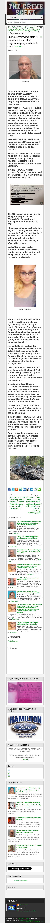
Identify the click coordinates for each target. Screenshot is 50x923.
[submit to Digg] (24, 489)
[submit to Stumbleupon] (20, 489)
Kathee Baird (19, 46)
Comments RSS (39, 921)
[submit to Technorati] (39, 489)
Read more (15, 533)
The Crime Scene (23, 918)
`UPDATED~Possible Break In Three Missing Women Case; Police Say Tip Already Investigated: (28, 805)
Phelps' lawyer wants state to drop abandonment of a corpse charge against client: (23, 40)
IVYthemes (23, 920)
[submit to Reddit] (35, 489)
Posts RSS (29, 921)
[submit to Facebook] (9, 489)
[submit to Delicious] (27, 489)
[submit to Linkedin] (31, 489)
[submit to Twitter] (13, 489)
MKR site (30, 920)
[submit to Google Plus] (16, 489)
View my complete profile (26, 911)
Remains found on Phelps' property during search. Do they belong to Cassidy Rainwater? (28, 790)
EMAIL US (25, 760)
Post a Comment (13, 641)
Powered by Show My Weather (20, 880)
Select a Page (12, 17)
